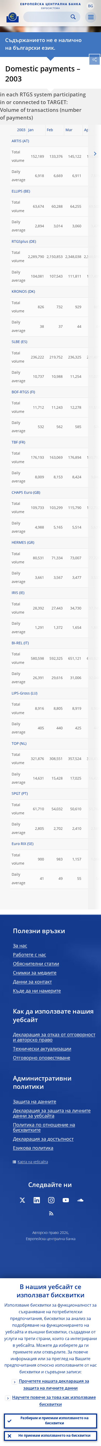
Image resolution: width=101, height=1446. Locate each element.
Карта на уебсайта (33, 1162)
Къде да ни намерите (37, 991)
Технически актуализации (42, 1049)
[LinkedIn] (37, 1200)
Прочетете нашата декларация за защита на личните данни (54, 1385)
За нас (20, 946)
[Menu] (90, 17)
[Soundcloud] (80, 1200)
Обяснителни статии (36, 964)
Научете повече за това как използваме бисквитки (54, 1401)
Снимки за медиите (34, 973)
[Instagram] (51, 1200)
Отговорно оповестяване (41, 1058)
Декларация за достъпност (43, 1139)
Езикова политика (33, 1148)
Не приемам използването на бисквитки (54, 1435)
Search (73, 16)
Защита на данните (34, 1102)
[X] (22, 1200)
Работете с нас (29, 955)
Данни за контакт (32, 982)
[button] (90, 6)
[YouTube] (66, 1200)
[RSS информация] (51, 1213)
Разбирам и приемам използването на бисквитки (54, 1421)
